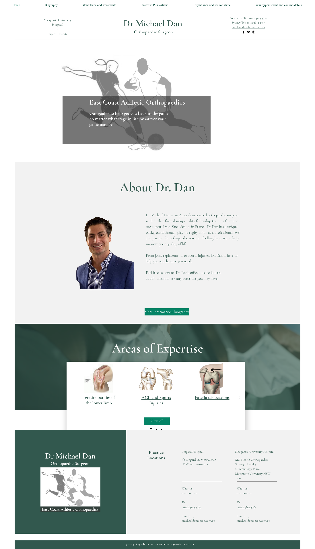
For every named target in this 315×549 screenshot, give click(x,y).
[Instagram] (254, 32)
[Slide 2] (156, 429)
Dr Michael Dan (152, 23)
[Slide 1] (151, 429)
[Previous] (72, 397)
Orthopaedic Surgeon (153, 32)
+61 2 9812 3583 (247, 507)
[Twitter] (248, 32)
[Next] (239, 397)
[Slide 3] (161, 429)
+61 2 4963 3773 (192, 507)
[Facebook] (243, 32)
